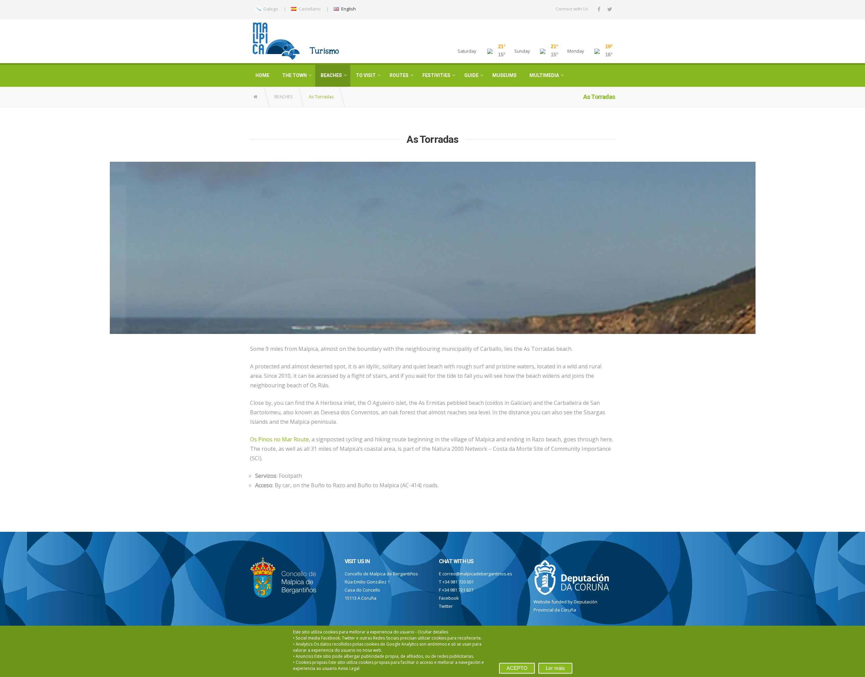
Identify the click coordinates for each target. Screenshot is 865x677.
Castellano (309, 9)
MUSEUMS (504, 75)
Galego (270, 9)
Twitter (446, 606)
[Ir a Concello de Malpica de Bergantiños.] (255, 97)
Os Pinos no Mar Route (279, 439)
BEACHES (331, 75)
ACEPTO (516, 668)
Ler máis (555, 668)
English (348, 9)
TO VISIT (366, 75)
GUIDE (471, 75)
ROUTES (399, 75)
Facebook (449, 598)
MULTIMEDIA (544, 75)
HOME (262, 75)
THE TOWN (294, 75)
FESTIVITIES (436, 75)
